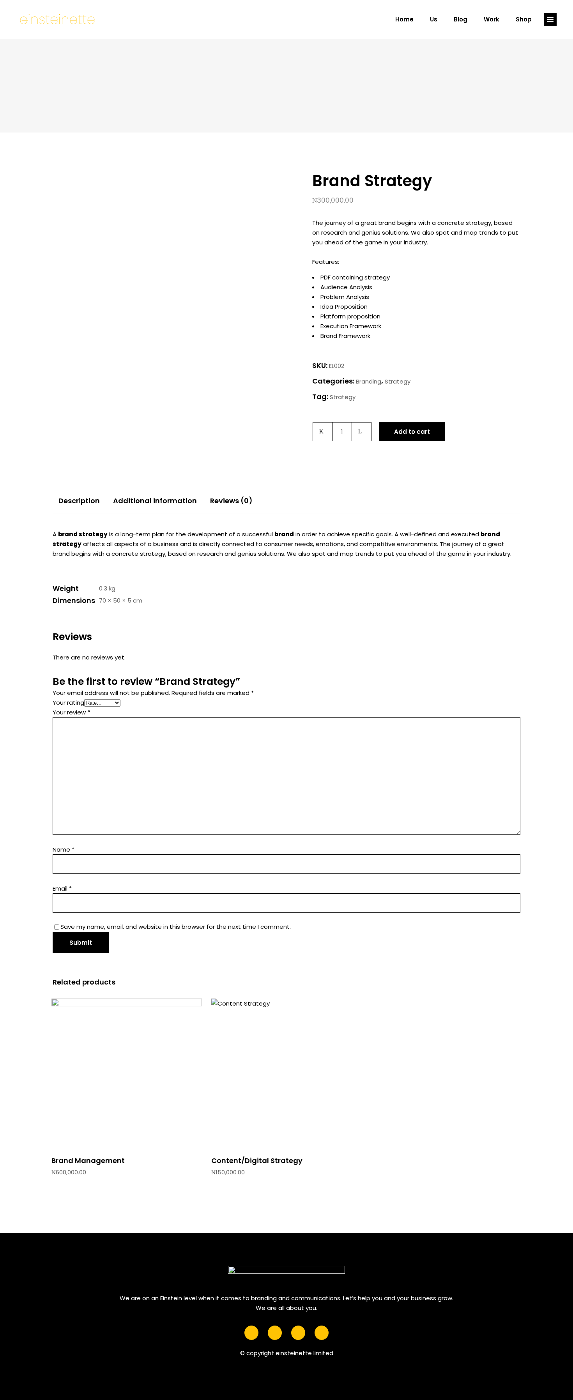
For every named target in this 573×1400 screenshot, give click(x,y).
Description (79, 501)
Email (62, 888)
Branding (368, 381)
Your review (71, 712)
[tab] (79, 500)
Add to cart (412, 432)
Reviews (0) (231, 501)
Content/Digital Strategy (256, 1160)
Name (63, 849)
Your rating (68, 702)
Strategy (397, 381)
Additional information (155, 501)
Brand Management (88, 1160)
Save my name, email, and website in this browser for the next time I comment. (175, 927)
